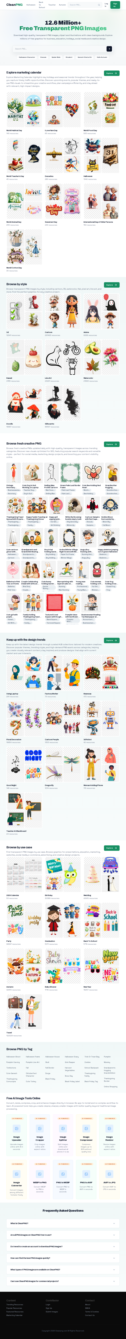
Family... (31, 525)
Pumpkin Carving (13, 1062)
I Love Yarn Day (51, 130)
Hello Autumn (102, 57)
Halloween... (12, 554)
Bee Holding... (89, 494)
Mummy (107, 1062)
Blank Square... (52, 619)
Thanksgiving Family (90, 1074)
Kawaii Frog (111, 586)
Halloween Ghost (13, 1057)
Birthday (48, 895)
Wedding (87, 895)
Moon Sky (106, 522)
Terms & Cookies (92, 1312)
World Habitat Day (14, 130)
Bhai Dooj (26, 586)
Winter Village (66, 558)
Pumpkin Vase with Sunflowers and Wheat (72, 617)
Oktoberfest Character (31, 1074)
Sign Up (49, 1308)
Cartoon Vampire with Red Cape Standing (92, 519)
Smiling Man (50, 494)
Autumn (62, 5)
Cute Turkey (31, 1081)
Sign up (115, 4)
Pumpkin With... (70, 620)
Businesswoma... (14, 490)
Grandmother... (112, 490)
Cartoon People (52, 740)
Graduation (50, 941)
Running (62, 586)
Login (48, 1304)
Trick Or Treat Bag (92, 1057)
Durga (47, 1073)
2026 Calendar (12, 895)
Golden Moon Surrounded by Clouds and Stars (108, 519)
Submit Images (52, 1312)
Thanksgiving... (14, 522)
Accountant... (88, 619)
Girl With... (12, 623)
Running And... (87, 554)
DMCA (87, 1308)
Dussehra (49, 176)
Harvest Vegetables (70, 1069)
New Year (87, 987)
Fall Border (49, 1068)
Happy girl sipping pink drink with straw (55, 519)
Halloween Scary (72, 1057)
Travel (9, 1033)
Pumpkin (107, 1057)
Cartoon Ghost (11, 559)
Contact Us (90, 1315)
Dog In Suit (28, 494)
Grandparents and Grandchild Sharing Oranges (29, 552)
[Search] (99, 5)
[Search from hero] (109, 49)
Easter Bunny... (46, 587)
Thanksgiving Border (109, 1079)
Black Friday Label (72, 1081)
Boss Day (69, 1076)
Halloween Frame (33, 1057)
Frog (108, 590)
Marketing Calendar (14, 1315)
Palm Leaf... (66, 494)
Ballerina (11, 586)
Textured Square (53, 623)
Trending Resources (14, 1304)
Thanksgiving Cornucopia (11, 1080)
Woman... (95, 590)
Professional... (83, 586)
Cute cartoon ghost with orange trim (12, 552)
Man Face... (50, 490)
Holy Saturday (72, 522)
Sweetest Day (51, 222)
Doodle (9, 424)
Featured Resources (15, 1312)
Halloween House (52, 1057)
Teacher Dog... (29, 490)
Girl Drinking (55, 525)
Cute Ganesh (11, 1073)
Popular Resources (14, 1308)
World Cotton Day (14, 268)
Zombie (88, 1062)
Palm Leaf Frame (68, 490)
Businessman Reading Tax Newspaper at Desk (90, 617)
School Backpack (92, 1068)
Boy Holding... (51, 554)
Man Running (64, 590)
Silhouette (49, 424)
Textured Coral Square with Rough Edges (53, 617)
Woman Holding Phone (93, 785)
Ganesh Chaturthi (85, 57)
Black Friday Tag (91, 1081)
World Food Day (90, 130)
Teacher (52, 5)
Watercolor (88, 378)
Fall (27, 1068)
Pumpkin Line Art (32, 1062)
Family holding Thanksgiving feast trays (31, 617)
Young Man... (82, 590)
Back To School (90, 941)
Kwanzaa (87, 694)
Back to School (42, 4)
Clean (14, 4)
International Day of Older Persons (98, 222)
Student (69, 57)
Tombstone (11, 1068)
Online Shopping (110, 1086)
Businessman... (89, 623)
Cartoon (48, 332)
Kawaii (9, 378)
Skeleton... (103, 554)
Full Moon (106, 525)
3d (7, 332)
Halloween (30, 5)
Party (8, 941)
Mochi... (87, 490)
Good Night (11, 785)
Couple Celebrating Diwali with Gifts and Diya (29, 584)
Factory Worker (51, 694)
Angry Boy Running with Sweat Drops (85, 552)
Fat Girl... (54, 522)
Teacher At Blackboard (16, 831)
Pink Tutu (11, 590)
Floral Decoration (13, 740)
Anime (86, 332)
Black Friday (50, 1079)
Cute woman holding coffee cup (96, 584)
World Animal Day (13, 222)
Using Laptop (12, 694)
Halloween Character (27, 57)
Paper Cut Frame (67, 554)
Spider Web (56, 57)
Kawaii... (11, 619)
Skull (47, 1062)
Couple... (26, 590)
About (87, 1304)
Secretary (12, 494)
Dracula (43, 57)
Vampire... (90, 525)
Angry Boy (86, 558)
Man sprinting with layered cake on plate (65, 584)
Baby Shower (50, 987)
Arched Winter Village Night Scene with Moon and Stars (69, 552)
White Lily (70, 525)
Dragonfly (49, 785)
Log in (106, 4)
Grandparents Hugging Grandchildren (109, 1070)
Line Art (48, 378)
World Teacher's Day (15, 176)
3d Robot (88, 740)
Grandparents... (29, 554)
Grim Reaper (70, 1062)
